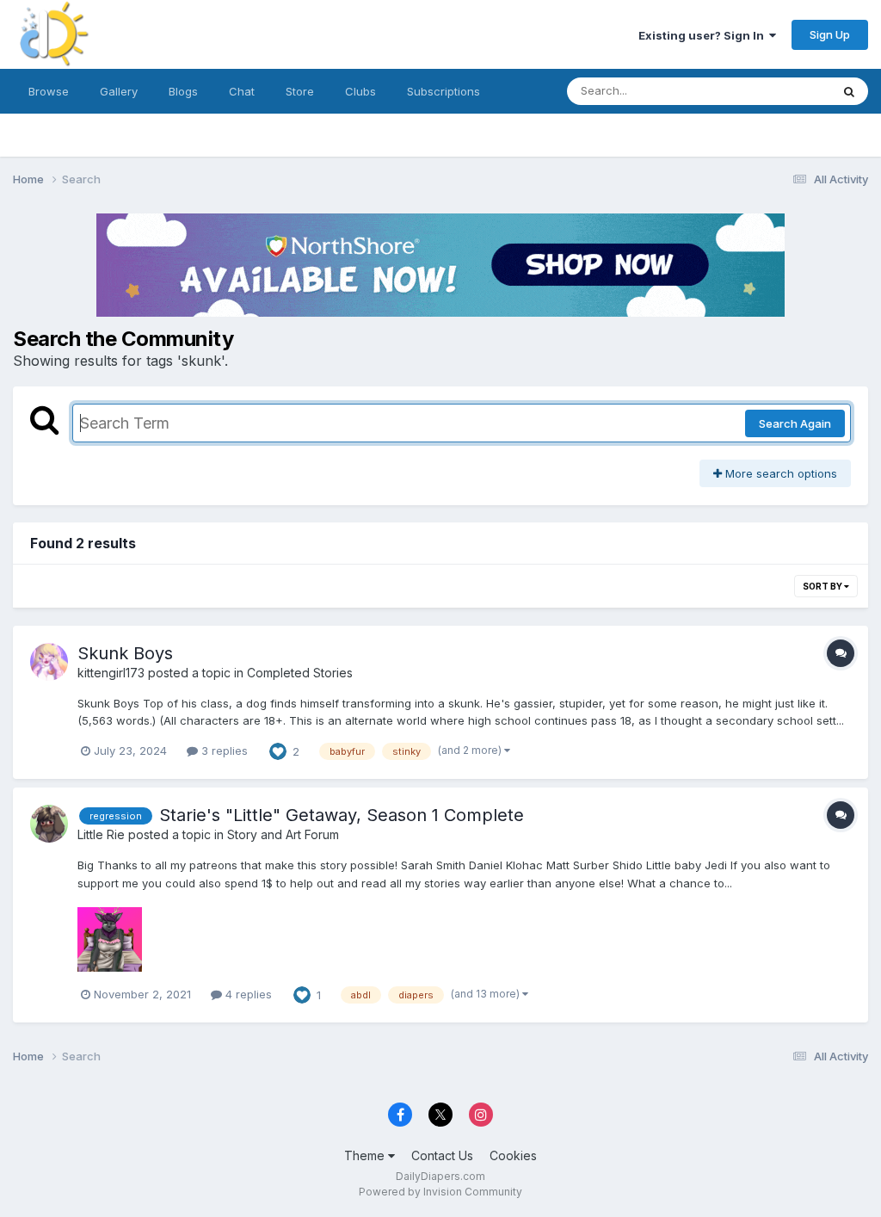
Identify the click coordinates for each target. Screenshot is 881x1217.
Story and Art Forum (283, 834)
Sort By (823, 586)
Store (300, 91)
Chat (242, 91)
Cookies (513, 1155)
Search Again (795, 423)
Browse (48, 91)
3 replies (223, 750)
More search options (779, 473)
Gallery (119, 91)
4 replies (247, 994)
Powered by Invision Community (440, 1191)
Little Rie (101, 834)
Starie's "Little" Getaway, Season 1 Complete (341, 815)
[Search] (849, 91)
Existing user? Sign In (703, 35)
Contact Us (442, 1155)
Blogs (183, 91)
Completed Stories (300, 672)
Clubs (360, 91)
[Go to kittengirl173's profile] (49, 662)
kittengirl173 (111, 672)
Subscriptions (443, 91)
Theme (366, 1155)
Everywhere (777, 90)
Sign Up (830, 34)
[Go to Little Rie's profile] (49, 824)
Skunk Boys (125, 653)
